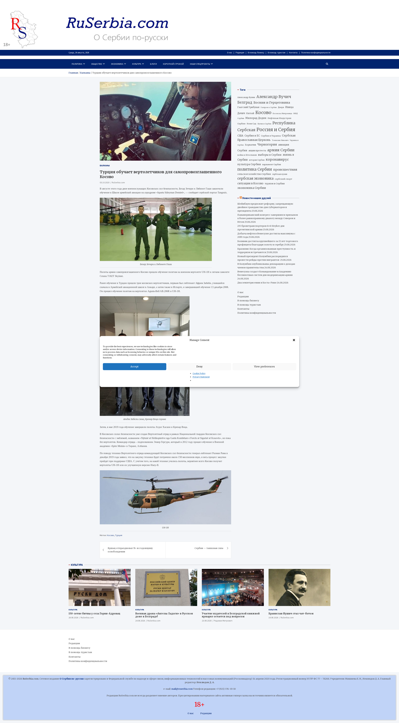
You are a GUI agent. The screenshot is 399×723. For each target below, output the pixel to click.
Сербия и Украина (271, 135)
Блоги (153, 63)
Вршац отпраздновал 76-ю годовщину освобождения (130, 550)
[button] (294, 340)
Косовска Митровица (282, 113)
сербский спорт (283, 179)
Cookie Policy (199, 373)
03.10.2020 (104, 182)
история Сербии (256, 160)
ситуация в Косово (250, 183)
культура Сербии (249, 164)
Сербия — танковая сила (209, 548)
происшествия (285, 169)
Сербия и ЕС (252, 135)
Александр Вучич (273, 96)
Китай (250, 113)
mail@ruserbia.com (182, 688)
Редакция (240, 52)
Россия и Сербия (276, 129)
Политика (77, 63)
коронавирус (277, 159)
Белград (244, 102)
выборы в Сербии (269, 154)
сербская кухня (279, 174)
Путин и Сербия (264, 124)
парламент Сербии (271, 164)
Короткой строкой (173, 63)
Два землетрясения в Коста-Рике (256, 282)
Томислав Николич (280, 140)
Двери (281, 107)
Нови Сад (251, 123)
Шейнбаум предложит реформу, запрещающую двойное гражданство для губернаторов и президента (265, 207)
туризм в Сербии (275, 183)
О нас (229, 52)
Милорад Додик (255, 118)
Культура (136, 63)
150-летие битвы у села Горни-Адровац (94, 613)
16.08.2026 (273, 617)
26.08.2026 (73, 617)
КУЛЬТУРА (77, 565)
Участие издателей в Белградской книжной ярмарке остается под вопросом (231, 615)
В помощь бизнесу (256, 52)
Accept (134, 366)
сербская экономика (255, 178)
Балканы (105, 165)
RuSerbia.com (118, 182)
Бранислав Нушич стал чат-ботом (291, 613)
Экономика (117, 63)
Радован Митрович (223, 620)
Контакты (293, 52)
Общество (96, 63)
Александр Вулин (246, 97)
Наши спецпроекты (200, 63)
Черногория (267, 144)
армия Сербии (280, 150)
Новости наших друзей (256, 198)
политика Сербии (254, 169)
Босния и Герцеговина (271, 102)
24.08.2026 (140, 620)
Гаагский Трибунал (248, 107)
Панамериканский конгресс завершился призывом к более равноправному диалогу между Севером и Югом (267, 218)
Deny (199, 366)
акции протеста (257, 150)
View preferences (264, 366)
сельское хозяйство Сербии (254, 174)
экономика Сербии (251, 188)
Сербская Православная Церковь (266, 138)
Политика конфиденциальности (315, 52)
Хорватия (250, 145)
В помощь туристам (276, 52)
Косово (110, 535)
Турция (118, 535)
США (240, 135)
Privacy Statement (201, 377)
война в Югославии (247, 155)
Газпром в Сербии (269, 107)
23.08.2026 (207, 620)
